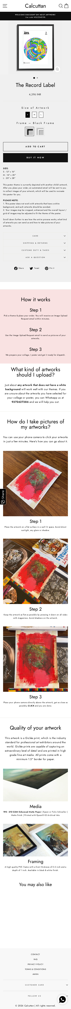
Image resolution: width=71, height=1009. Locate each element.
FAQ (36, 959)
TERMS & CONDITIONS (35, 969)
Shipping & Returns (35, 243)
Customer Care (34, 985)
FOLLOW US (34, 996)
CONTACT (35, 954)
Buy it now (35, 157)
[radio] (27, 115)
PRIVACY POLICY (36, 964)
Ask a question (35, 257)
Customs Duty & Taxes (36, 250)
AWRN (35, 974)
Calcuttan (35, 6)
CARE (36, 236)
